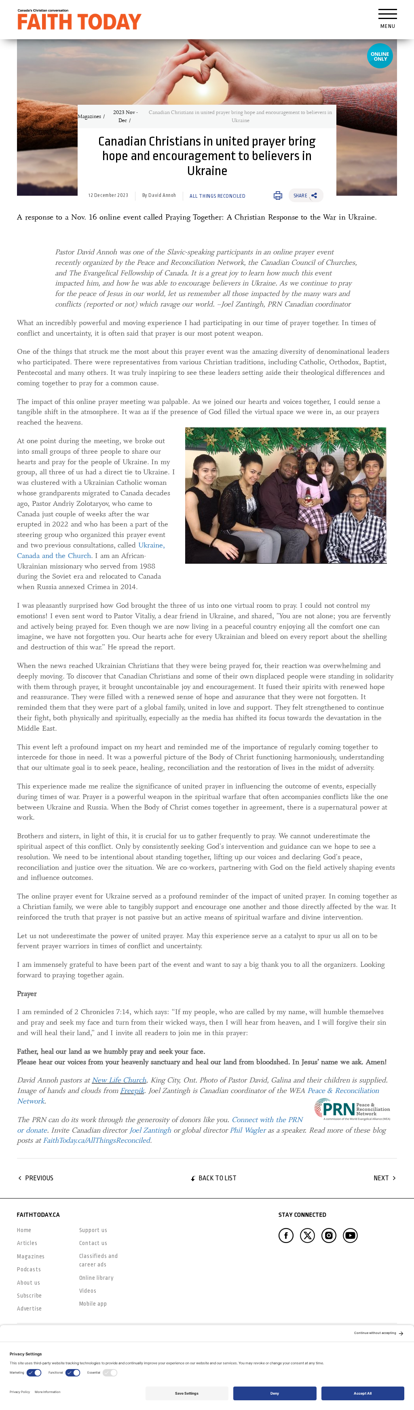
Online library (96, 1278)
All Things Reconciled (218, 196)
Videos (88, 1290)
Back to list (218, 1178)
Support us (93, 1230)
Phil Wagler (248, 1130)
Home (24, 1230)
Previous (39, 1178)
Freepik (132, 1090)
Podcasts (29, 1269)
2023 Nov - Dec (125, 116)
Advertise (29, 1308)
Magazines (89, 116)
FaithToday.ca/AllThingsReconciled (96, 1140)
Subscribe (29, 1295)
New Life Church (119, 1080)
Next (381, 1178)
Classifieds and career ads (98, 1260)
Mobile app (93, 1303)
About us (28, 1282)
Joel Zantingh (150, 1130)
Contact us (93, 1243)
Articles (27, 1243)
